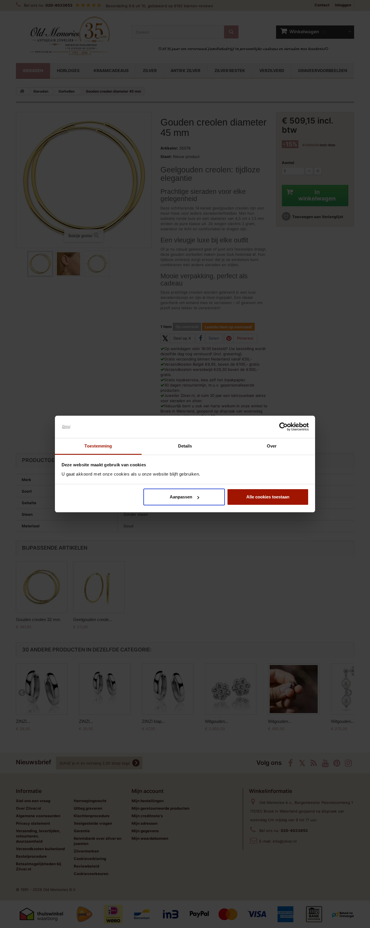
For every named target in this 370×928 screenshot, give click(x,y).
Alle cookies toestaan (267, 496)
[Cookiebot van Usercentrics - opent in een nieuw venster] (283, 427)
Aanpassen (181, 496)
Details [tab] (185, 445)
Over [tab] (272, 445)
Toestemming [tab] (98, 445)
